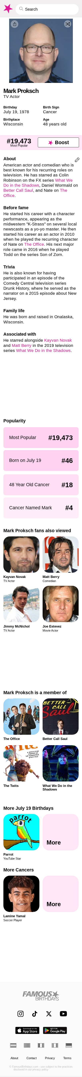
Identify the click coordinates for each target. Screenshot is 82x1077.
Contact (31, 1058)
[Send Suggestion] (77, 160)
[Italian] (55, 1045)
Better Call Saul (18, 190)
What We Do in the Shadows (43, 350)
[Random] (67, 24)
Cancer (50, 111)
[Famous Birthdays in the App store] (27, 1030)
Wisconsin (13, 124)
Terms (67, 1058)
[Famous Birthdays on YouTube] (62, 1014)
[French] (41, 1045)
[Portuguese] (27, 1045)
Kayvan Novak (58, 340)
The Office (34, 244)
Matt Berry (21, 345)
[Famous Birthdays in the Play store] (55, 1030)
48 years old (54, 124)
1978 (24, 111)
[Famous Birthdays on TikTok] (32, 1014)
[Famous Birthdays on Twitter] (47, 1014)
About (14, 1058)
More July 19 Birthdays (28, 808)
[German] (69, 1045)
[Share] (14, 24)
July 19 (10, 111)
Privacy (50, 1058)
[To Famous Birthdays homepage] (7, 9)
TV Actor (11, 96)
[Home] (41, 996)
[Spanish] (13, 1045)
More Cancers (18, 869)
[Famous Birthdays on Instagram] (18, 1014)
